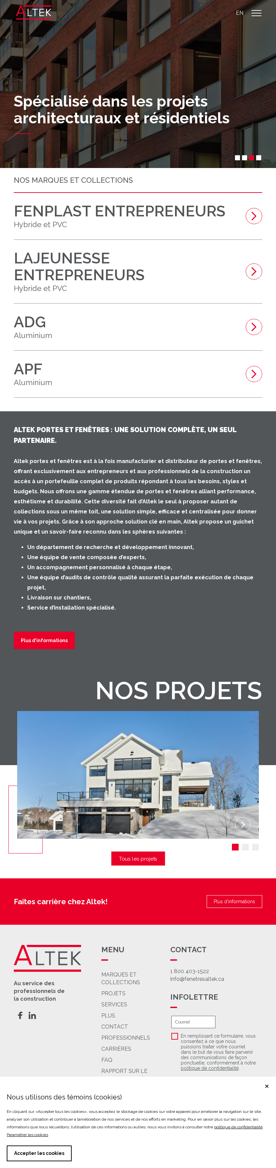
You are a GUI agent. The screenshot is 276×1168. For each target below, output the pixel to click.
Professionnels (125, 1038)
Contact (114, 1027)
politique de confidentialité (210, 1068)
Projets (113, 993)
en (239, 13)
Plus (108, 1015)
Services (114, 1004)
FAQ (106, 1060)
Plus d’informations (44, 640)
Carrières (116, 1049)
